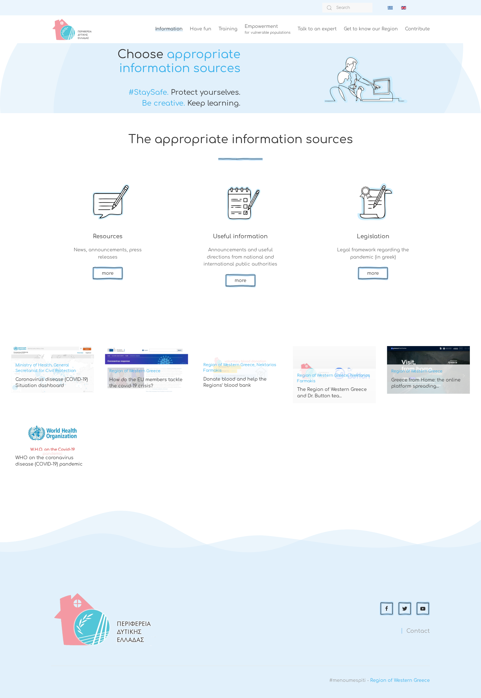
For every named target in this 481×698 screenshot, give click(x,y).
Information (169, 28)
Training (228, 28)
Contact (418, 631)
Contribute (417, 28)
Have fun (200, 28)
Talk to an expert (317, 28)
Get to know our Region (371, 28)
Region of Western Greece (400, 680)
